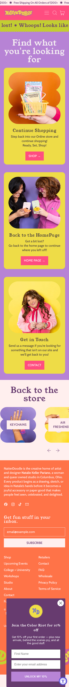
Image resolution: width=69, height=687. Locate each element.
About (8, 589)
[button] (54, 13)
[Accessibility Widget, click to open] (63, 681)
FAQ (41, 570)
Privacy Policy (47, 582)
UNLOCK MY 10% (36, 676)
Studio (8, 582)
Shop (7, 557)
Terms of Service (49, 589)
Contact (9, 595)
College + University (17, 570)
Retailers (44, 557)
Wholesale (45, 576)
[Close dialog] (60, 603)
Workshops (11, 576)
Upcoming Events (16, 563)
